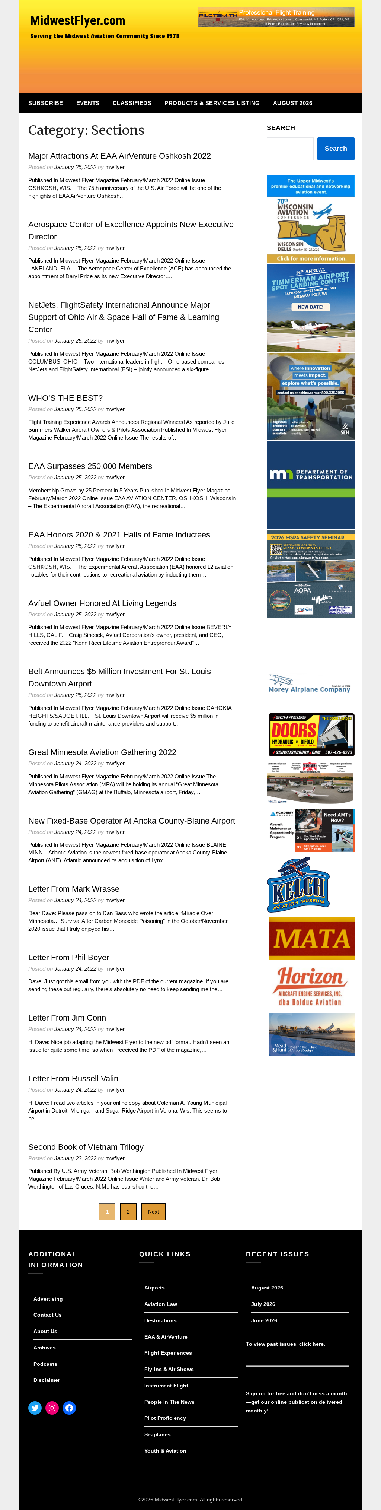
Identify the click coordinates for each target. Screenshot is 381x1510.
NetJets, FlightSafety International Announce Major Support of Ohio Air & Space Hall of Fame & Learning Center (123, 317)
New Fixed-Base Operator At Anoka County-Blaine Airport (131, 820)
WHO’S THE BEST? (65, 398)
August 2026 (293, 103)
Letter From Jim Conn (67, 1017)
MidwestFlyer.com (77, 20)
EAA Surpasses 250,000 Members (90, 466)
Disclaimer (46, 1380)
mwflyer (115, 167)
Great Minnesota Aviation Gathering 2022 (102, 752)
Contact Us (47, 1315)
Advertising (48, 1299)
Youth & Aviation (165, 1451)
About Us (45, 1331)
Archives (44, 1348)
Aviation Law (160, 1304)
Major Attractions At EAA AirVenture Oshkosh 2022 (119, 156)
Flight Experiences (168, 1353)
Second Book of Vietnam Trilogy (86, 1147)
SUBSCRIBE (45, 103)
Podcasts (45, 1364)
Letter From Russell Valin (73, 1078)
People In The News (169, 1402)
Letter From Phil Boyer (68, 957)
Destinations (160, 1320)
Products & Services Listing (212, 103)
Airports (154, 1288)
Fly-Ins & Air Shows (169, 1369)
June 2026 (264, 1320)
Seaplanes (157, 1434)
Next (153, 1212)
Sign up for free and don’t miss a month (296, 1393)
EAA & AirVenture (166, 1337)
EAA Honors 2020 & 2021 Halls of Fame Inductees (119, 534)
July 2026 (263, 1304)
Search (281, 127)
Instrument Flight (166, 1386)
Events (88, 103)
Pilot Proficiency (165, 1418)
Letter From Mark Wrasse (73, 889)
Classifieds (132, 103)
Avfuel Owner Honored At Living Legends (102, 603)
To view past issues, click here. (285, 1344)
